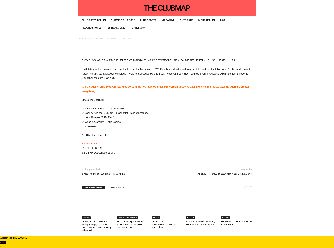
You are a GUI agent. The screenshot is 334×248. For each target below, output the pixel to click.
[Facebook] (106, 50)
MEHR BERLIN (206, 20)
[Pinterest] (114, 50)
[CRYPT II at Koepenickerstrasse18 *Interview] (167, 206)
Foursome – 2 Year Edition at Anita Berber (236, 223)
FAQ (222, 20)
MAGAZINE (167, 20)
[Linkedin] (130, 50)
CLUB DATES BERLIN (94, 20)
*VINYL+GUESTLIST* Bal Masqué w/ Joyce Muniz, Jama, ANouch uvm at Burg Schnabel (96, 226)
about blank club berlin (127, 217)
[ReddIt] (138, 50)
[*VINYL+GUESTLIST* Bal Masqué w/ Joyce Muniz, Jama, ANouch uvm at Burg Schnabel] (97, 206)
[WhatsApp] (122, 50)
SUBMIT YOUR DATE (123, 20)
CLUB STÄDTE (148, 20)
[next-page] (250, 188)
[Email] (146, 50)
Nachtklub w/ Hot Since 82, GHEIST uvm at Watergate (200, 223)
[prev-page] (246, 188)
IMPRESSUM (137, 27)
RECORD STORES (91, 27)
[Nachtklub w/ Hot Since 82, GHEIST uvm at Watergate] (202, 206)
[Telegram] (154, 50)
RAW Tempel (89, 143)
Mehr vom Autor (116, 187)
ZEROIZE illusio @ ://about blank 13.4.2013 (224, 174)
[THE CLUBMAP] (167, 8)
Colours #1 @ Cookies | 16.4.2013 (103, 174)
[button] (251, 24)
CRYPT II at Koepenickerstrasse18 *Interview (163, 224)
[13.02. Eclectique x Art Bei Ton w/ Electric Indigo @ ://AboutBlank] (132, 206)
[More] (170, 50)
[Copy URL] (162, 50)
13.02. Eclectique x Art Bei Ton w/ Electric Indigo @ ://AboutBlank (130, 224)
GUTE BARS (186, 20)
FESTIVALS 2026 (115, 27)
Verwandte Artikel (93, 187)
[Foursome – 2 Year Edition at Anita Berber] (236, 206)
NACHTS (86, 217)
